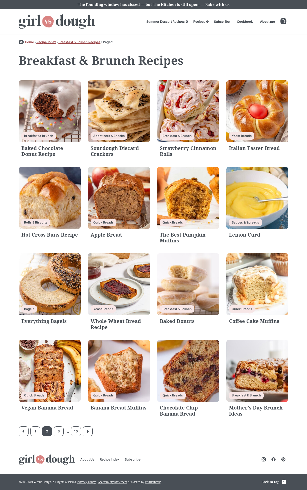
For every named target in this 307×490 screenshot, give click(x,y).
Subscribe (222, 21)
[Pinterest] (283, 459)
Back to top (270, 482)
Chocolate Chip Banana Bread (179, 410)
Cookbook (245, 21)
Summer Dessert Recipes (165, 21)
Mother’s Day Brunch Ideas (256, 410)
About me (267, 21)
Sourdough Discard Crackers (115, 151)
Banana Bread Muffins (119, 407)
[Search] (283, 21)
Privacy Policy (86, 482)
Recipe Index (46, 42)
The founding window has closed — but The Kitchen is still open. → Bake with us (153, 4)
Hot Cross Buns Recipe (49, 234)
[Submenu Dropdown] (186, 21)
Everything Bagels (44, 321)
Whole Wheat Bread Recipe (116, 324)
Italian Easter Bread (254, 148)
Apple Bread (106, 234)
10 (76, 431)
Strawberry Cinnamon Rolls (188, 151)
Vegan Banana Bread (47, 407)
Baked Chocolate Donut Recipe (42, 151)
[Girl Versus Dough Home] (57, 21)
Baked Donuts (177, 321)
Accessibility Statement (112, 482)
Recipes (199, 21)
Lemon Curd (244, 234)
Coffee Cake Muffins (254, 321)
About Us (87, 459)
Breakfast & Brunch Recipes (79, 42)
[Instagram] (264, 459)
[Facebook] (273, 459)
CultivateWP (152, 482)
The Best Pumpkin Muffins (183, 237)
